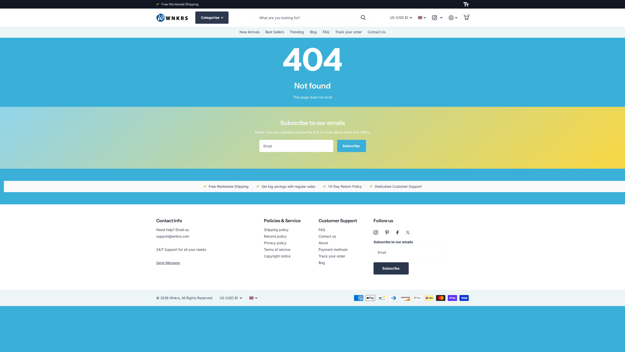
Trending (297, 32)
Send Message (168, 263)
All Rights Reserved (197, 298)
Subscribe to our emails (393, 242)
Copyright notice (277, 256)
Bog (322, 263)
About (323, 243)
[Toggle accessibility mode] (466, 4)
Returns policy (275, 236)
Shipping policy (276, 230)
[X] (408, 232)
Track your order (348, 32)
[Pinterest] (387, 232)
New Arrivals (250, 32)
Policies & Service (282, 220)
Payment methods (333, 249)
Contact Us (376, 32)
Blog (313, 32)
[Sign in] (453, 17)
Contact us (327, 236)
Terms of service (277, 249)
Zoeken (363, 17)
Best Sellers (274, 32)
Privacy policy (275, 243)
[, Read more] (437, 17)
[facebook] (397, 232)
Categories (210, 17)
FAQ (326, 32)
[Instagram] (376, 232)
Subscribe (351, 146)
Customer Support (338, 220)
